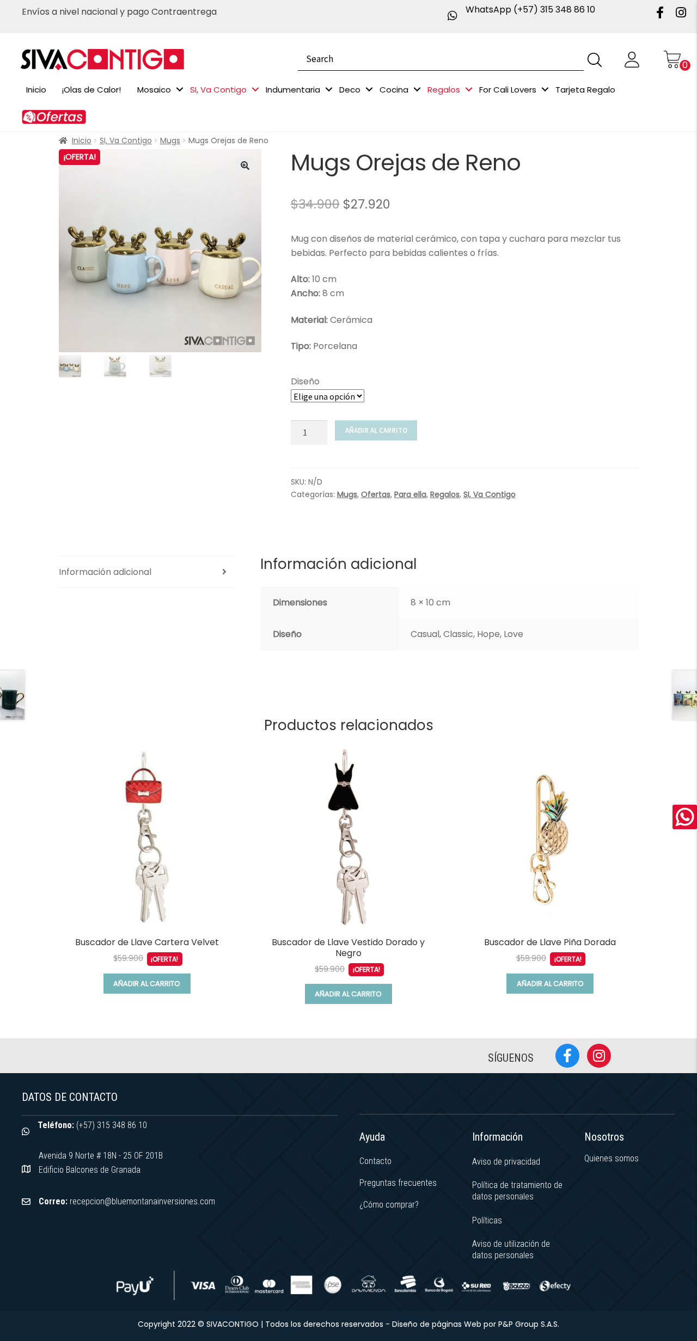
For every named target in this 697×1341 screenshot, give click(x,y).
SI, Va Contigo (126, 140)
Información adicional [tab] (105, 572)
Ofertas (375, 494)
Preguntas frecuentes (398, 1183)
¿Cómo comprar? (389, 1204)
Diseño (305, 381)
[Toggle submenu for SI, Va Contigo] (255, 89)
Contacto (375, 1161)
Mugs (170, 140)
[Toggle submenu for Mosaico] (179, 89)
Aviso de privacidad (506, 1161)
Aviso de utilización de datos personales (511, 1249)
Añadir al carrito (376, 430)
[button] (245, 165)
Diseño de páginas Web (438, 1324)
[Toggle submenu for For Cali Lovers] (545, 89)
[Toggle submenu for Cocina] (417, 89)
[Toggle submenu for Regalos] (468, 89)
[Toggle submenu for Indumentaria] (329, 89)
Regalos (445, 494)
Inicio (81, 140)
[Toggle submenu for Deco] (369, 89)
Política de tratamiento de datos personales (517, 1191)
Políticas (487, 1220)
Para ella (410, 494)
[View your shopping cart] (672, 59)
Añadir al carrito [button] (146, 983)
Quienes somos (611, 1158)
